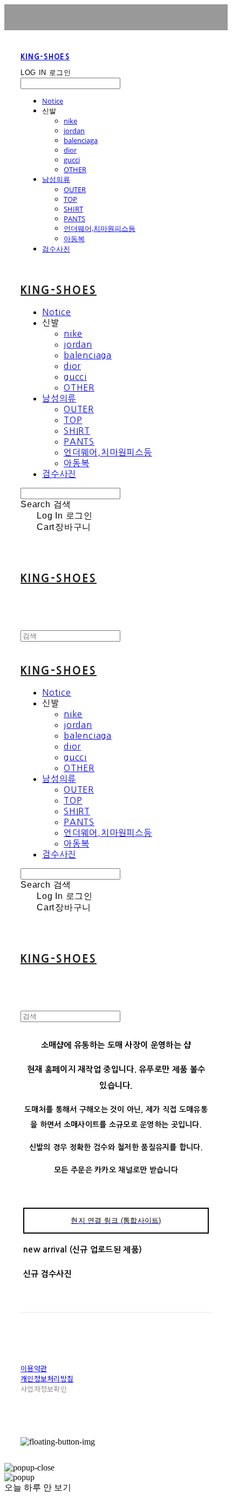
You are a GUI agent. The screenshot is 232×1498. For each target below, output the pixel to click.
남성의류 (56, 179)
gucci (72, 160)
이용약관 (34, 1368)
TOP (70, 199)
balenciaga (81, 140)
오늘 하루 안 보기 (37, 1487)
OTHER (75, 169)
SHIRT (73, 209)
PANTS (74, 218)
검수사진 (56, 249)
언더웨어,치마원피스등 (99, 228)
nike (70, 121)
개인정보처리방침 (47, 1378)
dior (70, 150)
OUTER (75, 189)
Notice (52, 101)
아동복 (74, 238)
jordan (74, 130)
